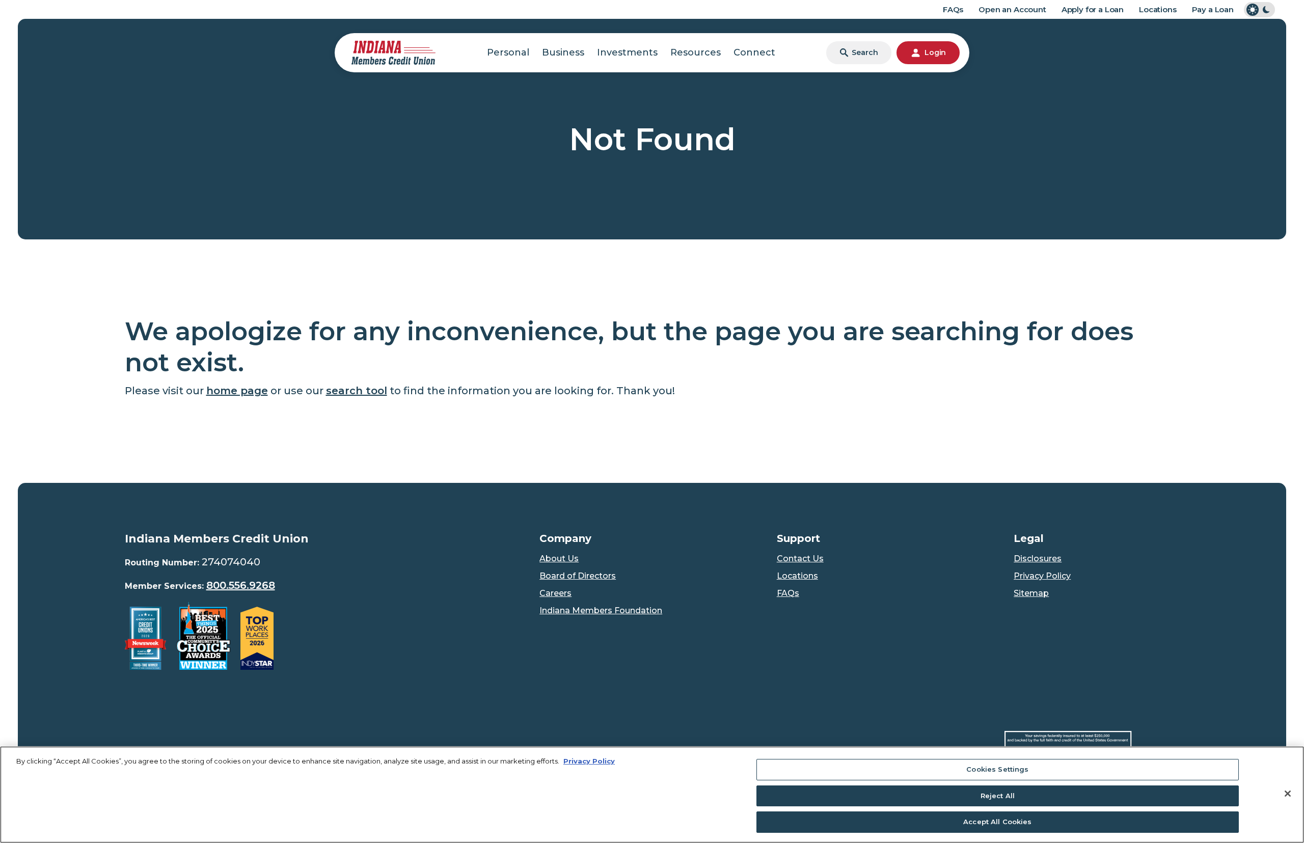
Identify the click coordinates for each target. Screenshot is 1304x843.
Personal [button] (508, 52)
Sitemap (1031, 593)
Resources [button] (695, 52)
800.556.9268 (240, 585)
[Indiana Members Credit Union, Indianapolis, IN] (393, 52)
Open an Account (1012, 9)
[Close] (1287, 793)
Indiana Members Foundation (600, 610)
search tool (356, 391)
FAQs (953, 9)
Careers (555, 593)
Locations (1158, 9)
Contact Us (800, 558)
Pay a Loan (1213, 9)
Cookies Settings (997, 769)
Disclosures (1038, 558)
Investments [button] (627, 52)
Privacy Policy (1042, 576)
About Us (559, 558)
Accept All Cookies (997, 822)
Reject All (998, 796)
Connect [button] (754, 52)
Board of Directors (577, 576)
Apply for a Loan (1093, 9)
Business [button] (563, 52)
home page (237, 391)
